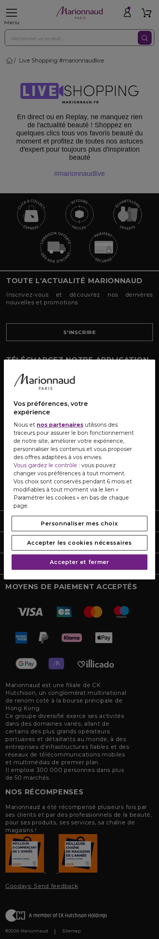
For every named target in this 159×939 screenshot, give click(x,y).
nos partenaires (60, 424)
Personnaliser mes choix (79, 523)
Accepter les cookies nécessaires (79, 542)
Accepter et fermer (79, 562)
